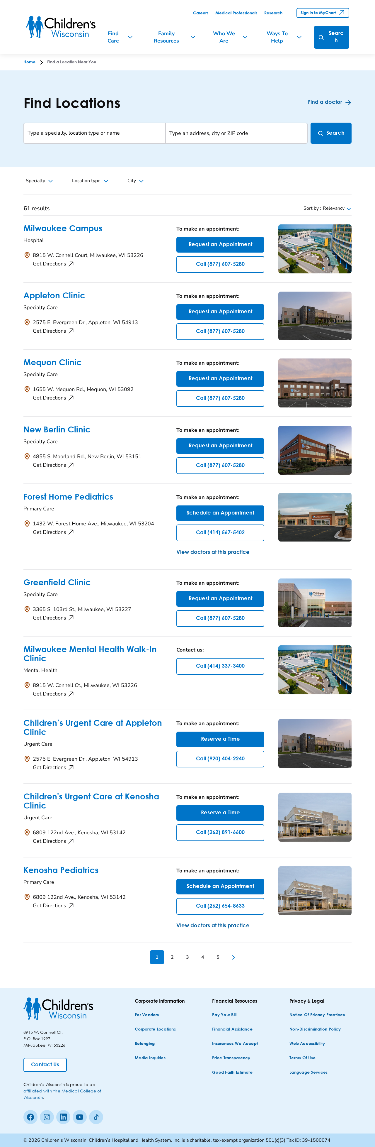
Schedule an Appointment (220, 513)
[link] (200, 13)
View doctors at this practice (213, 552)
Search (335, 133)
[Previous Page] (142, 957)
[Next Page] (233, 957)
